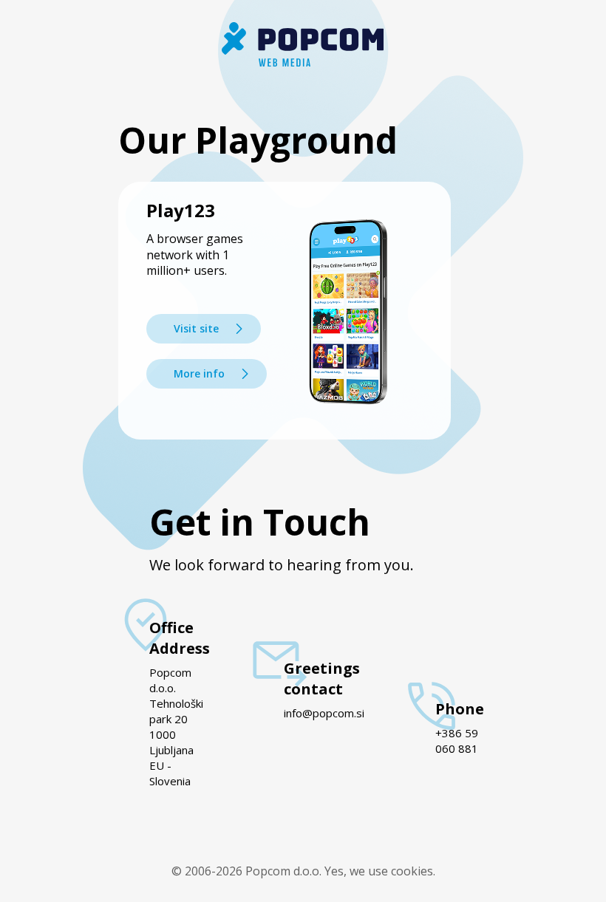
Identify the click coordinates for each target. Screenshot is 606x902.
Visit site (196, 328)
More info (199, 373)
